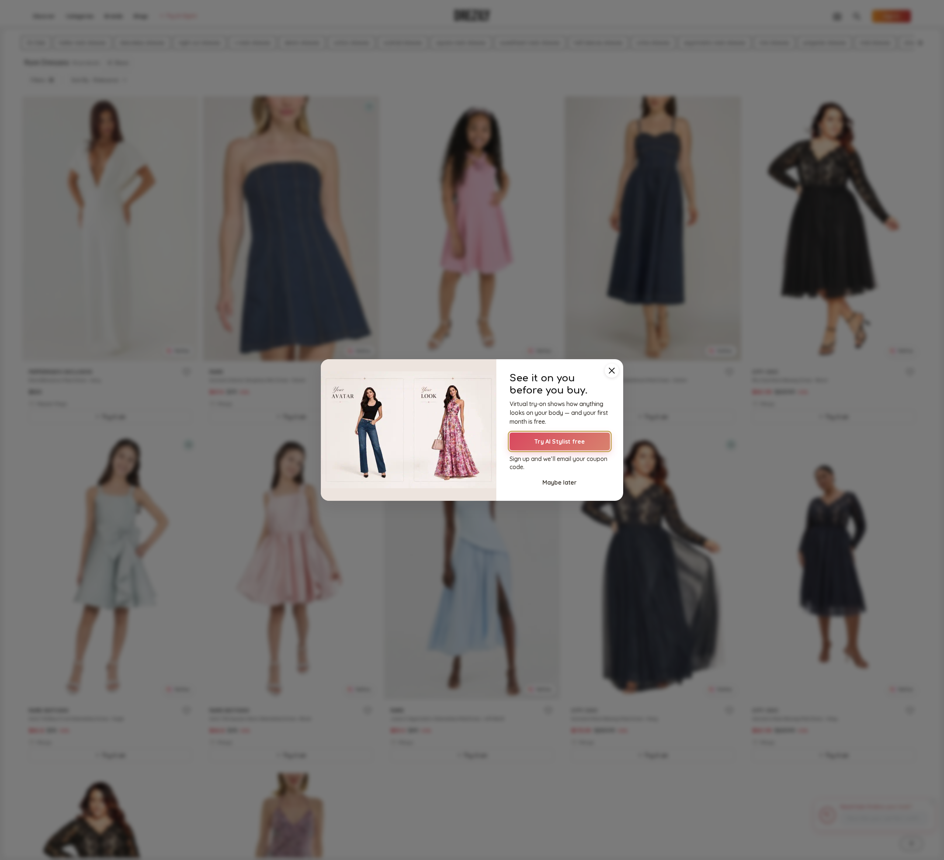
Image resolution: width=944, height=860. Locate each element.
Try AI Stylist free (559, 441)
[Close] (612, 371)
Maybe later (559, 482)
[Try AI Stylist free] (408, 430)
